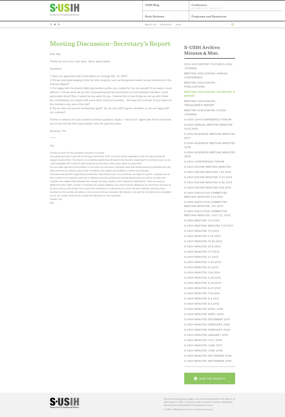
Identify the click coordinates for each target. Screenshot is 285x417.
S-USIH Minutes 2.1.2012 (201, 257)
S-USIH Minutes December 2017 (207, 319)
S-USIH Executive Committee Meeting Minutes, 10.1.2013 (205, 204)
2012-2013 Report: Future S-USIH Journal (208, 66)
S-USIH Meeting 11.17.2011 (202, 220)
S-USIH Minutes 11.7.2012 (202, 251)
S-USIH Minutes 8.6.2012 (202, 303)
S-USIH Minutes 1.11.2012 (201, 231)
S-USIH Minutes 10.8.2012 (202, 246)
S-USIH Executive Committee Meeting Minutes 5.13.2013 (205, 194)
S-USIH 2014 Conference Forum (207, 119)
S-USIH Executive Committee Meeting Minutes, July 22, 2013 (207, 213)
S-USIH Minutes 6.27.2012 (202, 288)
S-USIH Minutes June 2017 (203, 345)
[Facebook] (51, 25)
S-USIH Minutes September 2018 (208, 355)
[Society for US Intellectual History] (96, 10)
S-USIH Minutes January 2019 (206, 335)
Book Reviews (154, 16)
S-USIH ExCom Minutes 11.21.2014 (208, 177)
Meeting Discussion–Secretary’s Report (209, 94)
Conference (206, 6)
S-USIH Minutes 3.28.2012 (202, 277)
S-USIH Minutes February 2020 (207, 329)
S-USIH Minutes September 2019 (208, 361)
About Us (150, 24)
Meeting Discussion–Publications (200, 84)
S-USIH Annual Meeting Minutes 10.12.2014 (208, 126)
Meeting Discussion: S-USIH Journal (205, 112)
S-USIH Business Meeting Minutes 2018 (209, 145)
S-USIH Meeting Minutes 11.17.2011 (208, 225)
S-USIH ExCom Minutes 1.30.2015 (207, 172)
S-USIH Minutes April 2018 (203, 309)
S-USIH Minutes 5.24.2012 (202, 283)
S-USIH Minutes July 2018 (203, 340)
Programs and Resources (208, 16)
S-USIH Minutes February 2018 (207, 324)
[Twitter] (55, 25)
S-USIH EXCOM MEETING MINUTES (207, 166)
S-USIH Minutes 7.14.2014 (202, 293)
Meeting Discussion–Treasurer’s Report (200, 103)
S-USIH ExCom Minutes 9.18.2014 (207, 187)
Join (178, 24)
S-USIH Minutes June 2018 (203, 350)
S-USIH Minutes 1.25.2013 (202, 236)
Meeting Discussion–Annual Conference (206, 75)
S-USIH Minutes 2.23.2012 (202, 262)
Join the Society (211, 378)
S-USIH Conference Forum (204, 161)
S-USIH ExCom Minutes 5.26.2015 (208, 182)
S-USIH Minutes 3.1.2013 (201, 267)
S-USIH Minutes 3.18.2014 (202, 272)
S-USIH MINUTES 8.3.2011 (201, 298)
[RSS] (58, 25)
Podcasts (166, 24)
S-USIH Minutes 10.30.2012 (203, 241)
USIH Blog (152, 5)
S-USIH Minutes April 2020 (204, 314)
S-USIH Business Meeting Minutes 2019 (209, 154)
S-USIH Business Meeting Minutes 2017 (209, 136)
